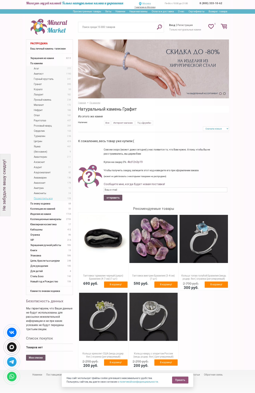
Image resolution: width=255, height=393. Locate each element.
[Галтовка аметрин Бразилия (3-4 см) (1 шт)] (153, 239)
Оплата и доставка (163, 11)
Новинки (120, 11)
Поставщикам (54, 374)
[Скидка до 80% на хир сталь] (153, 68)
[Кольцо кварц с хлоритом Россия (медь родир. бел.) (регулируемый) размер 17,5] (153, 317)
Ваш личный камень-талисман (48, 48)
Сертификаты (197, 11)
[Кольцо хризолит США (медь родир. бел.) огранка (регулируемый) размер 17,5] (103, 317)
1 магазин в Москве (144, 7)
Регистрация (185, 25)
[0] (211, 26)
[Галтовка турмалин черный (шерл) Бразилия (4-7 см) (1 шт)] (103, 239)
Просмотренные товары (87, 11)
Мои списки (36, 357)
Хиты (108, 11)
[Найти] (159, 26)
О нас (181, 11)
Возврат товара (218, 11)
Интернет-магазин (123, 123)
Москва (146, 3)
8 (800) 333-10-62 (210, 3)
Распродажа (39, 43)
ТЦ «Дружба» (144, 123)
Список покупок (39, 338)
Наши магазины (138, 11)
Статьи (195, 374)
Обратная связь (213, 374)
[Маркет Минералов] (49, 26)
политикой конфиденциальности (139, 381)
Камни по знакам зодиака (45, 291)
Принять (180, 380)
